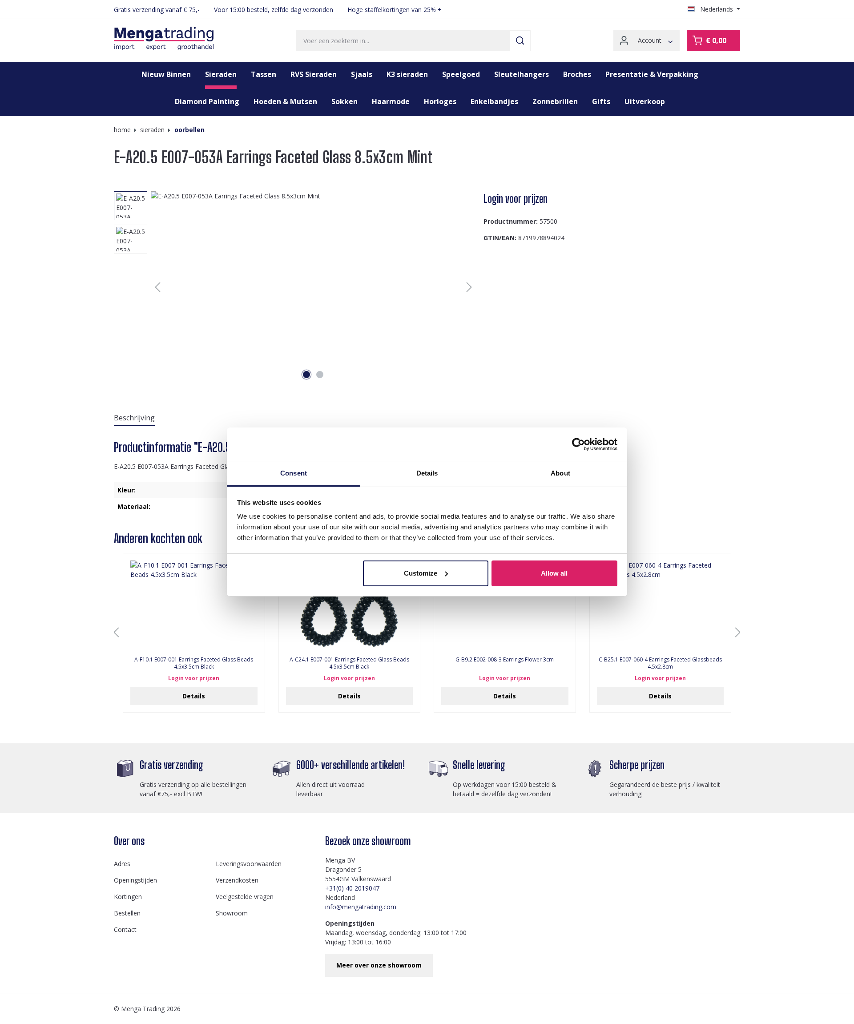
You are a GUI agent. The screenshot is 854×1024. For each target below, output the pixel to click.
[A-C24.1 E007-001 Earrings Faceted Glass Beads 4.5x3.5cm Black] (349, 604)
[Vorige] (157, 287)
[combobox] (403, 40)
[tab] (134, 418)
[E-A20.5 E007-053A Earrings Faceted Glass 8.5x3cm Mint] (313, 287)
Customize (420, 573)
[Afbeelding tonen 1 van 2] (306, 374)
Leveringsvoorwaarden (249, 863)
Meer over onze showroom (379, 965)
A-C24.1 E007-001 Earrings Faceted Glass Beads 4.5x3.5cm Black (349, 663)
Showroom (232, 913)
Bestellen (127, 913)
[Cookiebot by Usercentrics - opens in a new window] (578, 444)
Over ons (129, 841)
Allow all (554, 573)
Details (193, 696)
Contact (125, 929)
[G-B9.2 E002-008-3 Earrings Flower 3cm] (504, 604)
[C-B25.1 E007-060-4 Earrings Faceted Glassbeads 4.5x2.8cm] (660, 604)
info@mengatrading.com (360, 907)
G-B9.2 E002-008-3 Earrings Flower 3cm (504, 659)
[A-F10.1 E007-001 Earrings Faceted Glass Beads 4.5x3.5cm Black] (194, 604)
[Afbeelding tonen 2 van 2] (319, 374)
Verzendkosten (237, 880)
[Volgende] (469, 287)
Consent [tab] (293, 473)
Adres (122, 863)
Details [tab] (427, 473)
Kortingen (128, 896)
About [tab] (560, 473)
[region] (295, 287)
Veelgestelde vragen (245, 896)
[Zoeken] (520, 40)
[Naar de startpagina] (164, 39)
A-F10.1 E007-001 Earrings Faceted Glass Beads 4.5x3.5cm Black (193, 663)
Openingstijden (135, 880)
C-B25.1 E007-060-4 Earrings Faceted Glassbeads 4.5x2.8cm (660, 663)
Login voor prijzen (515, 198)
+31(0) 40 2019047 (352, 888)
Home (122, 129)
